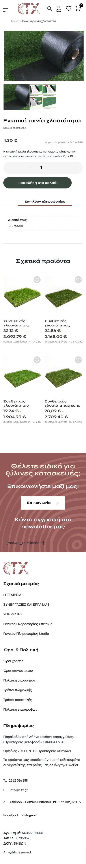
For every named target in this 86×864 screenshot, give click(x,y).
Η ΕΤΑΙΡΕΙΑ (12, 595)
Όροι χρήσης (13, 661)
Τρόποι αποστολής (17, 700)
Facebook (11, 815)
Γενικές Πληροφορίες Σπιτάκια (27, 624)
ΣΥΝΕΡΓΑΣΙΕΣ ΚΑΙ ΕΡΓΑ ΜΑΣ (26, 604)
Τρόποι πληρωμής (17, 690)
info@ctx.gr (18, 790)
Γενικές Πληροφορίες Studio (26, 633)
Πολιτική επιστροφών (20, 709)
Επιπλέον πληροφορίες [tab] (44, 201)
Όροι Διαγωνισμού (18, 670)
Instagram (29, 815)
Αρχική (15, 21)
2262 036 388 (18, 780)
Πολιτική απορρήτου (19, 680)
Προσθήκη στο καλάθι (38, 183)
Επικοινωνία (39, 503)
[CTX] (29, 8)
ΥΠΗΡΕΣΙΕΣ (12, 614)
